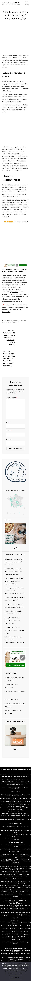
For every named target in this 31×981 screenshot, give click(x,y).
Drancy (24, 900)
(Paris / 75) (3, 854)
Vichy (12, 773)
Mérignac (19, 798)
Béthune (15, 846)
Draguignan (19, 883)
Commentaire (11, 398)
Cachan (24, 922)
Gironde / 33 (4, 798)
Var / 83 (2, 881)
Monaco (15, 778)
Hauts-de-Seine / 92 (7, 890)
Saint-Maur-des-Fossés (13, 914)
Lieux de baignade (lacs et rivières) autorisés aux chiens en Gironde (14, 581)
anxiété (5, 294)
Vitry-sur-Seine (14, 912)
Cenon (1, 804)
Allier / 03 (2, 773)
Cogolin (25, 883)
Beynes (2, 874)
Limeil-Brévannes (12, 925)
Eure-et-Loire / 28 (5, 787)
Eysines (20, 801)
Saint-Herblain (19, 834)
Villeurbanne (20, 851)
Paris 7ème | (16, 856)
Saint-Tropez (19, 881)
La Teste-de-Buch (23, 807)
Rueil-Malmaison (11, 891)
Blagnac (10, 795)
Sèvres (29, 894)
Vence (13, 784)
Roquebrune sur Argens (10, 883)
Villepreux (18, 873)
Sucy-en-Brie (4, 925)
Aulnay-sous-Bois (9, 900)
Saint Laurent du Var (24, 779)
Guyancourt (28, 868)
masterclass (21, 957)
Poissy (1, 868)
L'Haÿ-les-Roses (17, 922)
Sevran (20, 903)
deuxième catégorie (12, 168)
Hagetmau (15, 827)
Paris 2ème (14, 854)
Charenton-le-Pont (15, 923)
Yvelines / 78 (4, 866)
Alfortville (3, 919)
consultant (20, 959)
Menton (22, 784)
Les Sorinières (16, 839)
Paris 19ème (27, 860)
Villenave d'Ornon (15, 800)
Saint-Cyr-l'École (27, 871)
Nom (8, 422)
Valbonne (9, 784)
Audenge (17, 811)
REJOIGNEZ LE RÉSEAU (7, 953)
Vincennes (26, 915)
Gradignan (14, 801)
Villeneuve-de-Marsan (23, 826)
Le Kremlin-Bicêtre (24, 925)
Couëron (18, 836)
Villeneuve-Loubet (11, 779)
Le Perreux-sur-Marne (24, 919)
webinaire (27, 957)
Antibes (22, 776)
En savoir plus (15, 977)
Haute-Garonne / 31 (6, 794)
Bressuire (17, 878)
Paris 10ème (15, 857)
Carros (2, 782)
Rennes (12, 819)
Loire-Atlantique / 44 (6, 834)
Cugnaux (25, 795)
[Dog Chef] (15, 533)
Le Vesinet (9, 876)
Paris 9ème (27, 856)
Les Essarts (19, 885)
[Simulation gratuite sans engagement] (15, 265)
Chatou (5, 876)
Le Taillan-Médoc (27, 804)
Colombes (3, 891)
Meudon (27, 891)
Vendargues (15, 816)
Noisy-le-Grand (18, 900)
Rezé (25, 834)
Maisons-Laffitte (4, 871)
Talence (24, 798)
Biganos (9, 811)
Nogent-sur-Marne (8, 922)
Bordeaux (10, 798)
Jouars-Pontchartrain (20, 874)
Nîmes (18, 791)
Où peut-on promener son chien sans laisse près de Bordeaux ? (14, 562)
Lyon (15, 851)
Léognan (10, 806)
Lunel (28, 813)
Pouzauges (24, 887)
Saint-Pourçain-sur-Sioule (20, 773)
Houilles (28, 874)
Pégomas (27, 782)
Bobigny (16, 902)
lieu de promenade (14, 58)
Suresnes (22, 891)
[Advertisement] (15, 38)
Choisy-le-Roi (15, 917)
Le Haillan (13, 804)
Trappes (6, 868)
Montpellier (12, 813)
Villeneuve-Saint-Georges (12, 919)
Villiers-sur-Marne (15, 920)
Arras (12, 844)
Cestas (10, 803)
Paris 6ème (9, 856)
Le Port (25, 942)
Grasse (18, 776)
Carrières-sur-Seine (17, 876)
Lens (15, 844)
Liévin (18, 844)
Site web (9, 439)
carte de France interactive (21, 955)
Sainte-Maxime (26, 881)
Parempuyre (19, 804)
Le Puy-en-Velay (13, 830)
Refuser (21, 973)
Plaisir (22, 868)
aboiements (6, 289)
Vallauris (27, 781)
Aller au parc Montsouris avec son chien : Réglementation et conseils (14, 640)
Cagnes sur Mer (6, 781)
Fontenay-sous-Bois (18, 915)
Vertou (28, 834)
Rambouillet (13, 869)
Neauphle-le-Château (9, 874)
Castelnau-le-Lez (5, 815)
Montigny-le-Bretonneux (15, 868)
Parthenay (23, 878)
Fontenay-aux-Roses (22, 894)
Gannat (29, 773)
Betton (24, 819)
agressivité (14, 292)
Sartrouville (15, 866)
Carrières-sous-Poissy (10, 873)
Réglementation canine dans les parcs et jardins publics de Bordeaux (13, 571)
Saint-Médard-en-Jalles (6, 801)
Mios (13, 811)
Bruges (24, 801)
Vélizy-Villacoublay (13, 871)
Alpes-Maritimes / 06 (7, 776)
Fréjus (14, 881)
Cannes (27, 776)
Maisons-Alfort (9, 915)
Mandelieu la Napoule (10, 782)
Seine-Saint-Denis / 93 (6, 898)
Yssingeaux (20, 830)
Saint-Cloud (3, 894)
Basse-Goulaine (27, 838)
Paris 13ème (17, 859)
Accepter (10, 973)
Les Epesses (8, 887)
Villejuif (3, 915)
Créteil (20, 912)
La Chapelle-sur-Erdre (17, 838)
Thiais (1, 922)
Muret (5, 795)
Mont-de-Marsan (13, 826)
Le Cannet (21, 781)
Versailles (10, 866)
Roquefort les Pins (20, 782)
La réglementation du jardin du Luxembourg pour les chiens (13, 620)
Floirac (28, 801)
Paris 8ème (21, 856)
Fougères (17, 819)
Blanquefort (7, 804)
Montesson (25, 876)
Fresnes (28, 922)
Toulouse (14, 794)
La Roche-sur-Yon (11, 885)
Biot (17, 779)
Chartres (13, 787)
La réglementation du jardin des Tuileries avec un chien (14, 630)
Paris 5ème (3, 856)
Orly (18, 925)
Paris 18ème (20, 860)
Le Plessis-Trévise (4, 928)
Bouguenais (9, 838)
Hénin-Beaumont (25, 844)
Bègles (28, 798)
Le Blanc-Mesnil (5, 902)
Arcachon (15, 807)
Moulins (8, 773)
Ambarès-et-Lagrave (17, 803)
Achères (20, 871)
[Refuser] (29, 971)
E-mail (8, 431)
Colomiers (19, 794)
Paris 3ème (20, 854)
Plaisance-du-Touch (17, 795)
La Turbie (17, 784)
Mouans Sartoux (14, 781)
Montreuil (21, 898)
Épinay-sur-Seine (13, 903)
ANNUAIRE (8, 955)
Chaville (16, 896)
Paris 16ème (7, 860)
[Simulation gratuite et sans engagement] (15, 659)
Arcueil (15, 926)
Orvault (13, 836)
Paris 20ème (16, 862)
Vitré (21, 819)
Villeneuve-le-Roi (20, 928)
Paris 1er (9, 854)
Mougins (4, 779)
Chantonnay (26, 885)
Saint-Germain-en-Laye (24, 866)
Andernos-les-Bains (17, 809)
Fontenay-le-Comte (16, 887)
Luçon (29, 887)
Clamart (18, 891)
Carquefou (2, 838)
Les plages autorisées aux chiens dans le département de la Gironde (14, 590)
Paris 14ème (23, 859)
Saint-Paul (20, 942)
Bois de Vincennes (15, 864)
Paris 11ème (4, 859)
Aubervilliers (27, 898)
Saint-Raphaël (8, 881)
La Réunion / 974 (6, 942)
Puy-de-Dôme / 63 (5, 849)
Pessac (14, 798)
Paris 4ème (26, 854)
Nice (15, 776)
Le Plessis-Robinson (11, 894)
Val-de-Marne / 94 (5, 912)
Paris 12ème (10, 859)
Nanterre (26, 890)
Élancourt (19, 869)
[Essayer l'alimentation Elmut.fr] (15, 735)
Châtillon (11, 893)
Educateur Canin (10, 3)
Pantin (11, 902)
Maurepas (24, 873)
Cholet (21, 842)
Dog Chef (15, 548)
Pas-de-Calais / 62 (5, 844)
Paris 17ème (14, 860)
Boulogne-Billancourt (18, 890)
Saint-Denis (15, 898)
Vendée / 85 (3, 885)
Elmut (15, 749)
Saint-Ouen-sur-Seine (24, 902)
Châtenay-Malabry (18, 893)
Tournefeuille (26, 794)
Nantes (13, 834)
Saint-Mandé (13, 928)
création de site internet (15, 960)
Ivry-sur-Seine (23, 914)
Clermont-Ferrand (15, 849)
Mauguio (22, 815)
